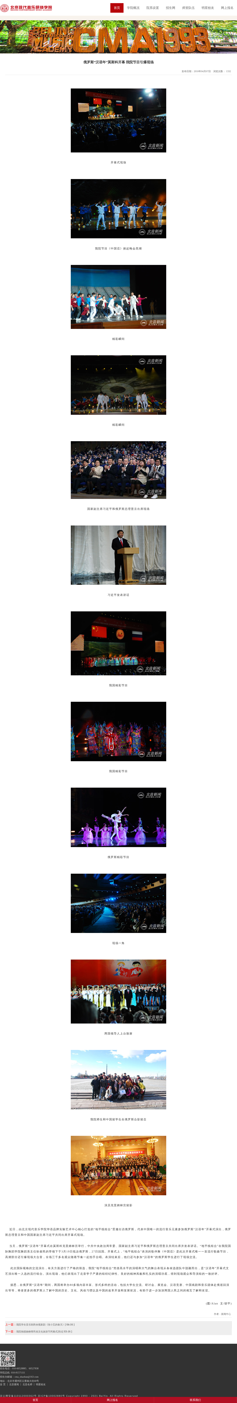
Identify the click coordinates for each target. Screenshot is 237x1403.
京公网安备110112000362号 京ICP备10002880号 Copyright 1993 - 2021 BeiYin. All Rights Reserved (69, 1395)
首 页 (3, 1384)
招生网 (170, 8)
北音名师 (27, 1384)
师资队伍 (188, 8)
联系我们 (195, 1399)
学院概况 (133, 8)
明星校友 (208, 8)
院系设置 (152, 8)
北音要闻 (14, 1384)
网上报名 (227, 8)
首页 (117, 8)
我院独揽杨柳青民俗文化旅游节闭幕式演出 (39, 1331)
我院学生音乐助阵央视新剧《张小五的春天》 (40, 1324)
